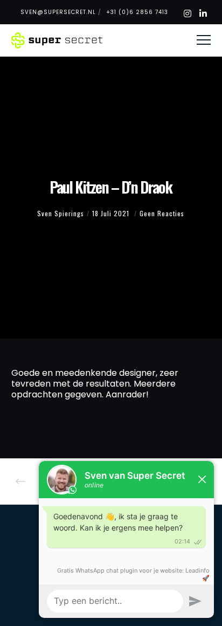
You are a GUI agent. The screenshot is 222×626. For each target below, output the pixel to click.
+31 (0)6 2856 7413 (137, 12)
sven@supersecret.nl (58, 12)
